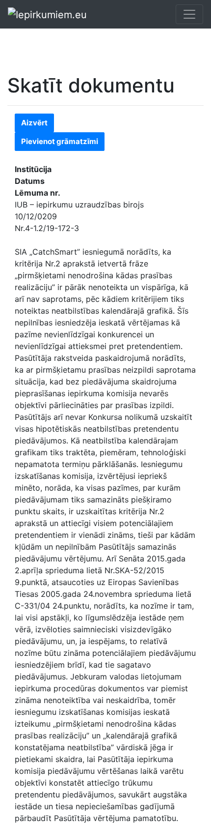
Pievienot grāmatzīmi (59, 141)
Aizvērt (34, 122)
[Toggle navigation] (189, 14)
